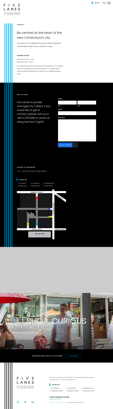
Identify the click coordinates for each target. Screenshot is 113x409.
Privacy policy (63, 402)
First (59, 106)
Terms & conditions (54, 402)
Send (65, 154)
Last (78, 106)
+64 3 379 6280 (26, 118)
